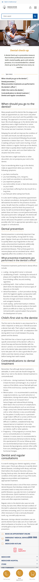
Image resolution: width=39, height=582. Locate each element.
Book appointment (19, 579)
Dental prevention (7, 82)
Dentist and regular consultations (13, 95)
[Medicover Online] (30, 7)
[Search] (35, 16)
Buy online (32, 579)
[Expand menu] (35, 7)
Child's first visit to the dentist (12, 90)
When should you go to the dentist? (14, 78)
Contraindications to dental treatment (15, 93)
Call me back (6, 579)
